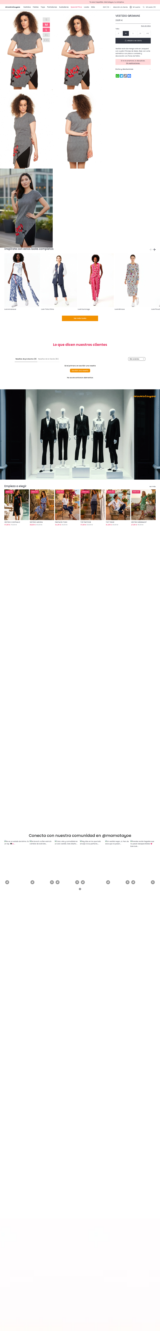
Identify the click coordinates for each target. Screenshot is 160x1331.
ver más (152, 486)
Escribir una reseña (80, 370)
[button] (17, 862)
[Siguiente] (154, 249)
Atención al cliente (120, 7)
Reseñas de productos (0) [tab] (26, 359)
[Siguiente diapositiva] (153, 281)
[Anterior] (151, 249)
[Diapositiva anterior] (6, 504)
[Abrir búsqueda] (143, 7)
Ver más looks (80, 318)
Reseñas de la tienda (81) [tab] (48, 359)
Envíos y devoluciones (124, 69)
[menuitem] (93, 7)
